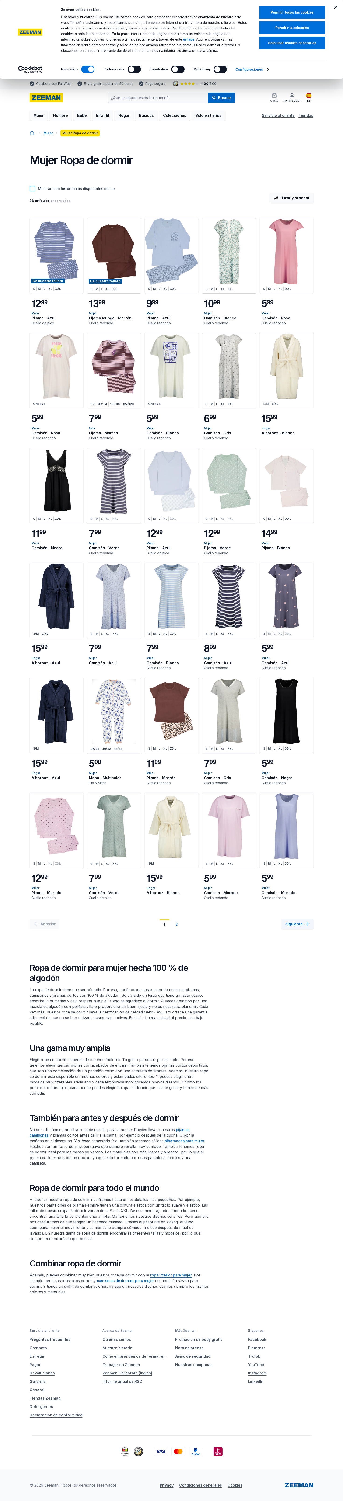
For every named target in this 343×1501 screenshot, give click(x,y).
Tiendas (305, 115)
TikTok (254, 1356)
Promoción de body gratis (198, 1339)
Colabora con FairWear (54, 84)
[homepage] (46, 97)
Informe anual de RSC (122, 1381)
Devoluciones (42, 1373)
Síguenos (256, 1330)
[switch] (134, 69)
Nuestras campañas (194, 1364)
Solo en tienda (209, 115)
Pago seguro (155, 84)
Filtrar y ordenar (295, 198)
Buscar (224, 97)
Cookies (235, 1485)
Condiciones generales (200, 1485)
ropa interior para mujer (171, 1275)
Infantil (102, 115)
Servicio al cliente (278, 115)
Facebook (257, 1339)
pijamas (182, 1129)
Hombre (60, 115)
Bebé (82, 115)
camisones (39, 1135)
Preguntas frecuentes (50, 1339)
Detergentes (41, 1406)
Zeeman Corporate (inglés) (127, 1373)
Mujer (38, 115)
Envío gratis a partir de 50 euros (108, 84)
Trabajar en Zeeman (121, 1364)
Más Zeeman (185, 1330)
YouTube (256, 1364)
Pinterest (256, 1347)
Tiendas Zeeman (45, 1398)
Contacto (38, 1347)
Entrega (37, 1356)
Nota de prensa (189, 1347)
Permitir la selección (292, 28)
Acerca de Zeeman (118, 1330)
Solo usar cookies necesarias (292, 43)
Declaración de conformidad (56, 1415)
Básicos (146, 115)
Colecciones (174, 115)
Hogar (124, 115)
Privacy (167, 1485)
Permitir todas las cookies (292, 12)
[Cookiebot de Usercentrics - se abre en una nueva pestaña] (30, 69)
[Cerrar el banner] (335, 7)
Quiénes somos (116, 1339)
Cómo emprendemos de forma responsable (135, 1356)
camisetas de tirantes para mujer (125, 1280)
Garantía (38, 1381)
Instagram (257, 1373)
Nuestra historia (117, 1347)
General (37, 1389)
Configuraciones (249, 69)
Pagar (35, 1364)
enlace (188, 39)
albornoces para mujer (184, 1140)
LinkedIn (255, 1381)
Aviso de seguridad (192, 1356)
